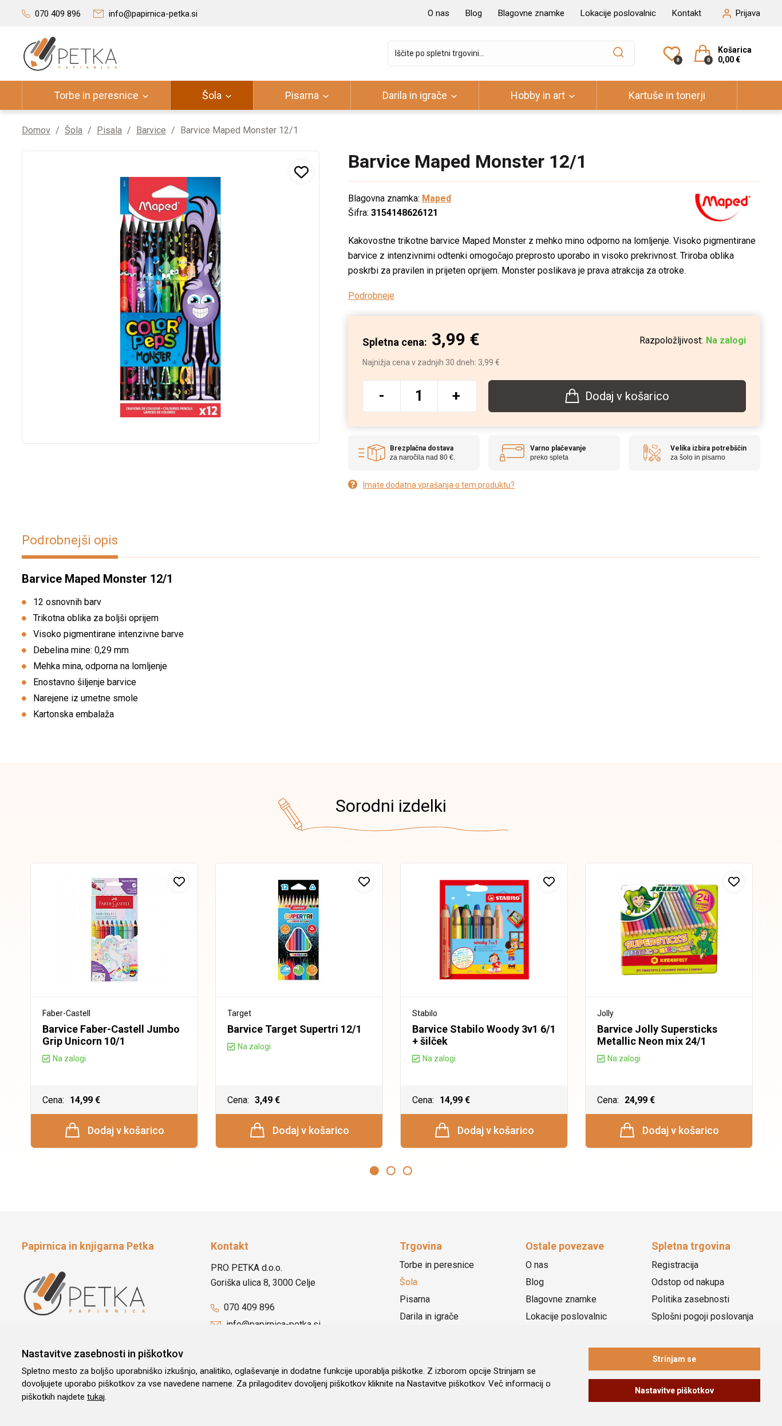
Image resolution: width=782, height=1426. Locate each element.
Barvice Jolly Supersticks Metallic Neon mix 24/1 (657, 1035)
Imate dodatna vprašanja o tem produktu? (439, 484)
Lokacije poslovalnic (618, 13)
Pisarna (302, 95)
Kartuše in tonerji (667, 95)
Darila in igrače (414, 95)
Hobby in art (538, 95)
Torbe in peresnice (96, 95)
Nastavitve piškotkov (674, 1390)
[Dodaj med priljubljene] (301, 171)
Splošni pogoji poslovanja (702, 1316)
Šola (212, 95)
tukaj (96, 1397)
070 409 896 (248, 1307)
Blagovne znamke (531, 13)
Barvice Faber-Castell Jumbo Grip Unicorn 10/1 (111, 1035)
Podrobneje (371, 295)
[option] (114, 1005)
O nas (438, 13)
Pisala (109, 130)
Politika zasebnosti (690, 1299)
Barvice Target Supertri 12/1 (294, 1029)
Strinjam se (674, 1359)
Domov (36, 130)
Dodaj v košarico (124, 1130)
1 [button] (374, 1170)
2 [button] (391, 1170)
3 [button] (407, 1170)
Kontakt (686, 13)
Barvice (151, 130)
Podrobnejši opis (70, 540)
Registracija (674, 1264)
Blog (473, 13)
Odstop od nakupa (687, 1282)
